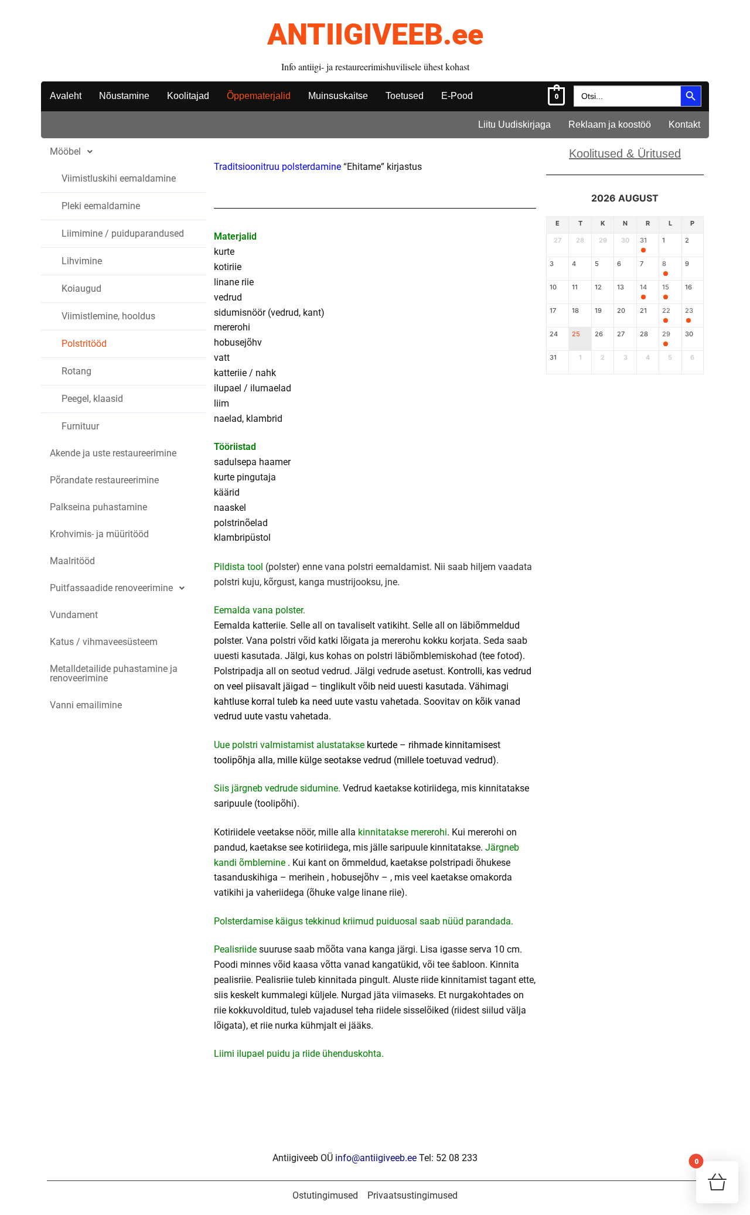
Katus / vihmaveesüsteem (104, 641)
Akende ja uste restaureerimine (113, 453)
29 (666, 334)
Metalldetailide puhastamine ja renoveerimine (114, 673)
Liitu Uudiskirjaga (514, 124)
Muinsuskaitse (338, 96)
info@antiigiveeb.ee (376, 1157)
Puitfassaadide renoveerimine (111, 587)
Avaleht (65, 96)
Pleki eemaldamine (101, 205)
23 (689, 311)
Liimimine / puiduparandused (123, 233)
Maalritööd (72, 560)
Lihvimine (82, 261)
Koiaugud (81, 288)
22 (666, 311)
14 (643, 287)
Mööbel (65, 151)
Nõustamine (124, 96)
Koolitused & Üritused (625, 153)
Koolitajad (188, 96)
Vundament (74, 614)
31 (643, 240)
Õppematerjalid (259, 96)
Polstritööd (84, 343)
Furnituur (80, 426)
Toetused (405, 96)
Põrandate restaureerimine (104, 480)
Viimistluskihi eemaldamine (119, 178)
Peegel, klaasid (92, 398)
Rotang (76, 371)
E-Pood (457, 96)
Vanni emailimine (86, 705)
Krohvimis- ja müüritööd (99, 534)
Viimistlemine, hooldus (108, 316)
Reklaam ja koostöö (609, 124)
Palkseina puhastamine (98, 507)
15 (665, 287)
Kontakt (684, 124)
